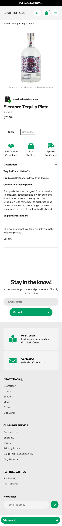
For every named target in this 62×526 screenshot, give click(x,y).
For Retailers (10, 483)
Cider (6, 407)
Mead (6, 401)
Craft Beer (9, 385)
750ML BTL (27, 132)
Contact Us (10, 432)
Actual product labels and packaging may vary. (31, 87)
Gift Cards (9, 412)
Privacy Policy (11, 448)
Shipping (8, 437)
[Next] (54, 3)
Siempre (7, 111)
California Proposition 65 (18, 453)
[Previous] (7, 3)
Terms (7, 443)
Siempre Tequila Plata (23, 23)
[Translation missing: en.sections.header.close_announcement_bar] (59, 3)
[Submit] (55, 504)
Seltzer (7, 396)
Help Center (33, 342)
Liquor (7, 391)
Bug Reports (10, 459)
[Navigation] (55, 12)
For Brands (9, 478)
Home (6, 23)
